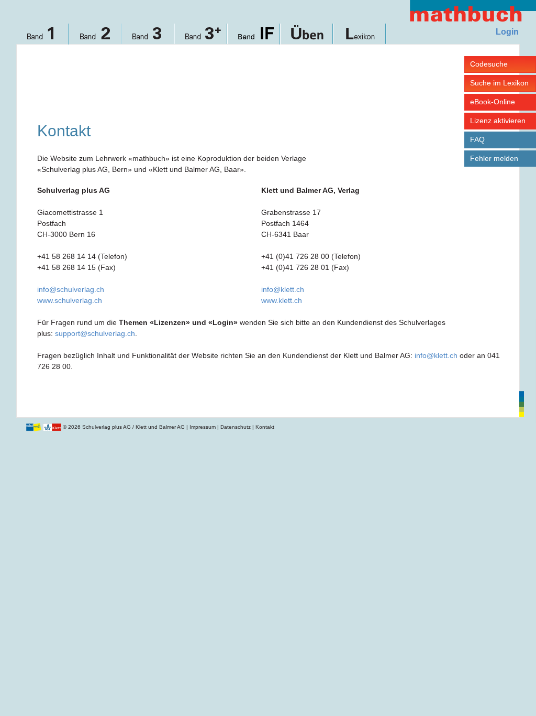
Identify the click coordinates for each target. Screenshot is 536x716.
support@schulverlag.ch (95, 333)
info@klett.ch (282, 289)
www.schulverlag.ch (69, 300)
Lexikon (359, 38)
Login (507, 31)
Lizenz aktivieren (498, 120)
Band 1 (42, 38)
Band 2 (95, 38)
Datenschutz (235, 427)
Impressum (202, 427)
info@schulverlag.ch (70, 289)
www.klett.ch (281, 300)
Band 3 (148, 38)
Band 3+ (201, 38)
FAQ (477, 139)
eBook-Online (492, 101)
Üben (307, 38)
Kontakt (264, 427)
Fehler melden (494, 158)
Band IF (254, 38)
